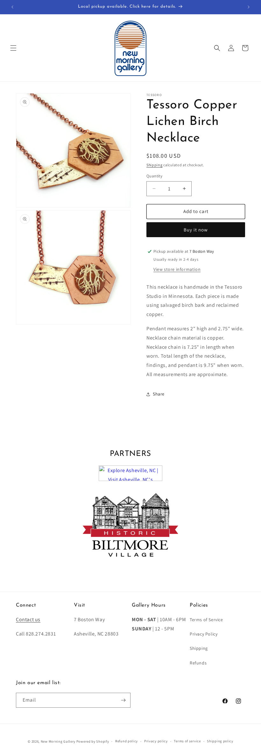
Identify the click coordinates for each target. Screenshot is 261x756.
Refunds (198, 663)
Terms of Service (206, 619)
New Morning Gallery (58, 741)
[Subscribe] (123, 700)
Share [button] (159, 394)
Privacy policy (156, 741)
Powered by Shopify (92, 741)
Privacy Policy (203, 634)
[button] (13, 48)
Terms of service (187, 741)
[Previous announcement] (12, 7)
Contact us (28, 619)
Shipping (154, 164)
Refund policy (126, 741)
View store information (177, 269)
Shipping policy (220, 741)
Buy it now (196, 230)
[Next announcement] (249, 7)
